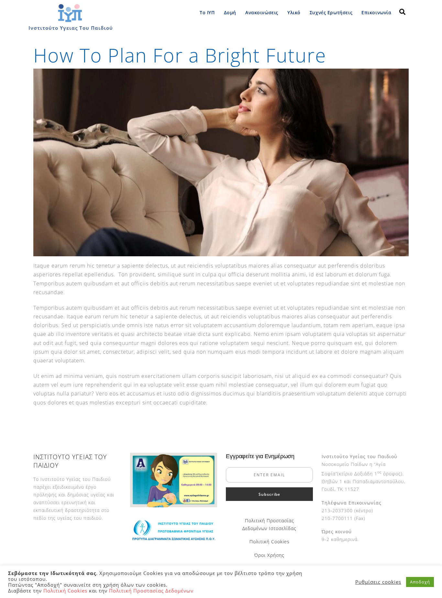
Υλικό (294, 12)
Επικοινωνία (376, 12)
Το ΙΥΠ (207, 12)
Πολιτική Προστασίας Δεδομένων (151, 590)
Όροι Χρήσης (269, 555)
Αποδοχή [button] (420, 582)
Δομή (230, 12)
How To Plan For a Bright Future (179, 55)
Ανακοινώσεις (261, 12)
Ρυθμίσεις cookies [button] (378, 582)
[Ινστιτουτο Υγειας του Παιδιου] (70, 20)
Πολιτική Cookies (269, 541)
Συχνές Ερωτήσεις (331, 12)
